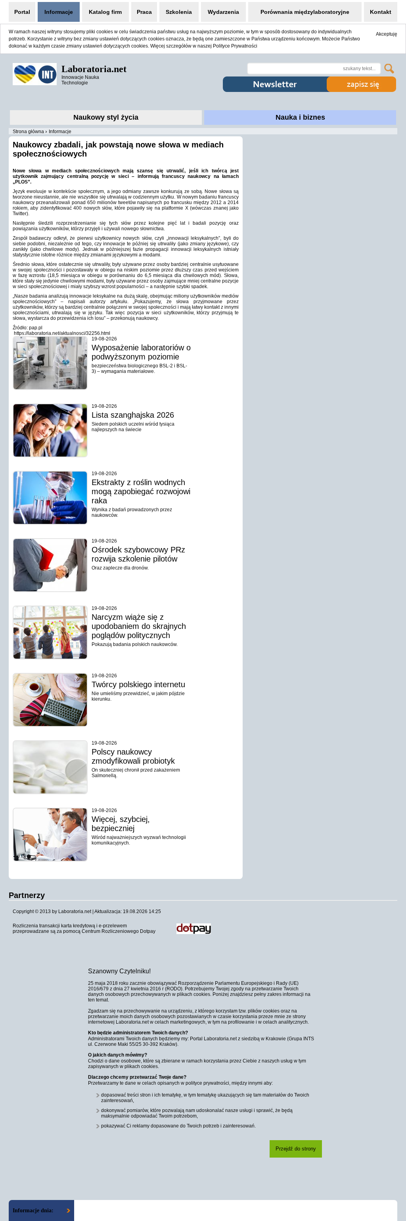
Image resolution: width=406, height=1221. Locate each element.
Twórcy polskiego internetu (138, 684)
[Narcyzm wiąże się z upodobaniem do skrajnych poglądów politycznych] (50, 632)
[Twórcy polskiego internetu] (50, 700)
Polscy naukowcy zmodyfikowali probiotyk (133, 756)
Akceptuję (386, 34)
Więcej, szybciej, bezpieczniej (121, 824)
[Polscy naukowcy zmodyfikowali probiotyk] (50, 767)
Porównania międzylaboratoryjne (304, 12)
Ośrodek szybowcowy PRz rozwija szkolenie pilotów (138, 554)
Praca (144, 12)
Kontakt (380, 12)
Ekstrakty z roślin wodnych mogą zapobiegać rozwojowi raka (141, 491)
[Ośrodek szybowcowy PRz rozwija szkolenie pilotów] (50, 565)
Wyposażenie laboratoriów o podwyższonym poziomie (141, 352)
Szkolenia (179, 12)
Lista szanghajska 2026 (133, 415)
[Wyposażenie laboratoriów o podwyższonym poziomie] (50, 363)
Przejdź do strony (296, 1149)
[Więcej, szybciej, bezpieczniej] (50, 835)
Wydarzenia (223, 12)
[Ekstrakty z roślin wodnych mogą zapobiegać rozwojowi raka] (50, 498)
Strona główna (28, 131)
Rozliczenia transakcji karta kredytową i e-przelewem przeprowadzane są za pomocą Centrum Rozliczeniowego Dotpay (84, 928)
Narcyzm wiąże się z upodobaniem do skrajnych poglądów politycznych (139, 626)
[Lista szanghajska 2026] (50, 430)
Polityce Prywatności (235, 46)
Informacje (58, 12)
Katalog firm (105, 12)
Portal (22, 12)
